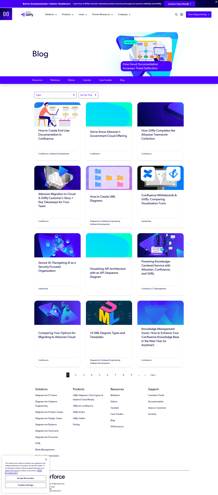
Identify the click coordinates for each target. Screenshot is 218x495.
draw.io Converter (157, 407)
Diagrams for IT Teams (46, 395)
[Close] (46, 459)
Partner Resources (101, 14)
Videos (71, 80)
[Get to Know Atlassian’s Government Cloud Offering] (109, 131)
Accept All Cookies (25, 478)
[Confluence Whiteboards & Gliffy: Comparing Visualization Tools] (160, 197)
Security (152, 414)
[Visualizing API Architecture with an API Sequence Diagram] (109, 264)
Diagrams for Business (46, 424)
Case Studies (105, 80)
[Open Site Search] (176, 14)
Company (123, 14)
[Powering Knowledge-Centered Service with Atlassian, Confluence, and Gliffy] (160, 264)
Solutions (49, 14)
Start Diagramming (197, 14)
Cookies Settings (25, 485)
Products (66, 14)
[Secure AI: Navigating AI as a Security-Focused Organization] (57, 264)
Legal (53, 487)
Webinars (55, 80)
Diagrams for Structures (47, 430)
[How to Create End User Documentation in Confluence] (57, 131)
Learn (81, 14)
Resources (37, 80)
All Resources (117, 426)
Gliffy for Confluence (83, 405)
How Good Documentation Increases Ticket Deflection (140, 66)
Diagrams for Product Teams (49, 412)
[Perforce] (6, 14)
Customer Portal (156, 395)
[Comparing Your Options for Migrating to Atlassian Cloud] (57, 334)
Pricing (76, 424)
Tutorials (87, 80)
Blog (122, 80)
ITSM (37, 443)
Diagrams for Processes (46, 437)
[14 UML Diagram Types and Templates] (109, 334)
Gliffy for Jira (79, 412)
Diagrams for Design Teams (48, 418)
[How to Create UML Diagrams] (109, 197)
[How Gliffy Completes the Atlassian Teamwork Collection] (160, 131)
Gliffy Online (79, 418)
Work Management (44, 449)
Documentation (156, 401)
